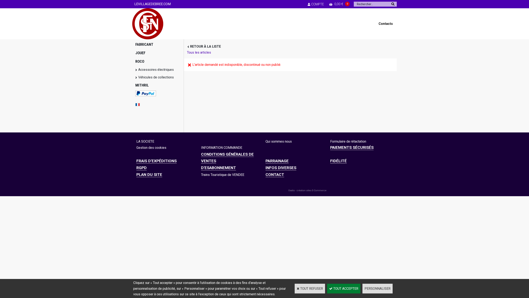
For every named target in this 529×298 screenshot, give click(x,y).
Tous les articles (199, 52)
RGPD (141, 167)
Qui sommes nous (279, 141)
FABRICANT (144, 44)
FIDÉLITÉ (338, 161)
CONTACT (275, 174)
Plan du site (149, 174)
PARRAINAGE (277, 161)
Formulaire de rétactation (348, 141)
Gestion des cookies (151, 148)
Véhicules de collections (156, 77)
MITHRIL (142, 85)
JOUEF (140, 53)
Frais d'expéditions (156, 161)
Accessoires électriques (156, 70)
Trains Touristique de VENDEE (222, 175)
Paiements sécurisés (352, 147)
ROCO (139, 61)
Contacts (386, 24)
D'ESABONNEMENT (218, 167)
